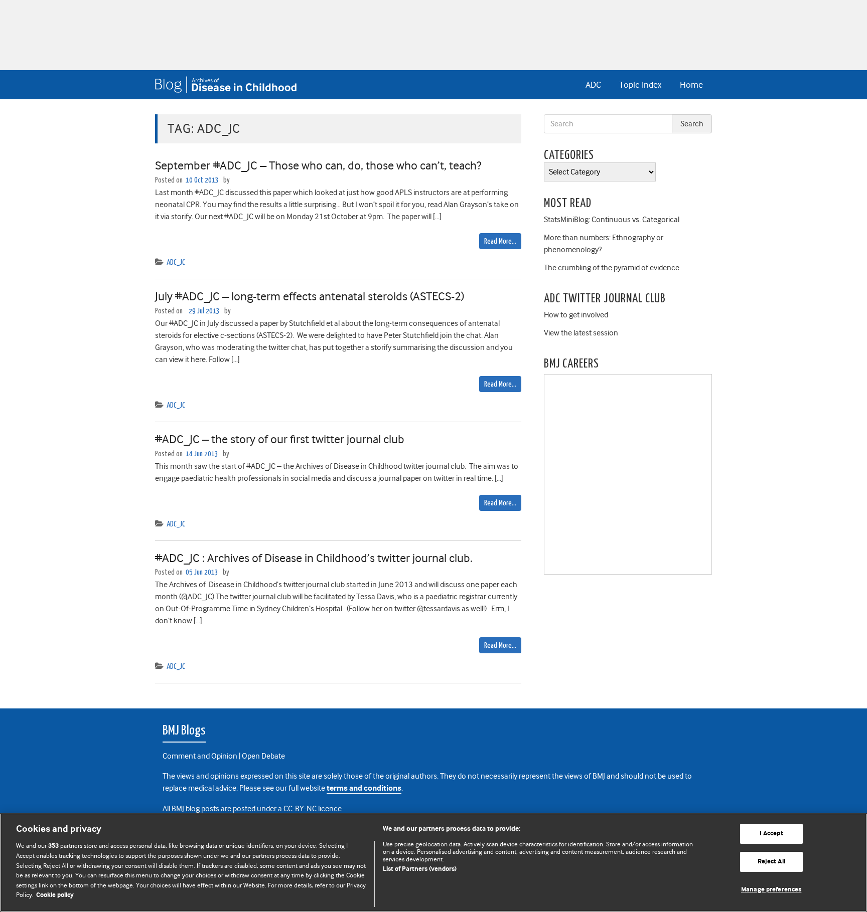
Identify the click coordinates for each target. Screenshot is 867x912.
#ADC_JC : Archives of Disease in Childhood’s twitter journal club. (314, 558)
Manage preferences (771, 889)
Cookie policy (55, 895)
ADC (593, 85)
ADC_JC (176, 262)
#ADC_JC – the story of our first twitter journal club (279, 439)
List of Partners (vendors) (420, 869)
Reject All (771, 861)
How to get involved (576, 314)
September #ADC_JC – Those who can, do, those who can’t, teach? (318, 165)
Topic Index (640, 85)
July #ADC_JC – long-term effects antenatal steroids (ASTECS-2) (309, 296)
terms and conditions (364, 788)
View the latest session (581, 332)
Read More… (500, 241)
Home (691, 85)
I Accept (771, 834)
